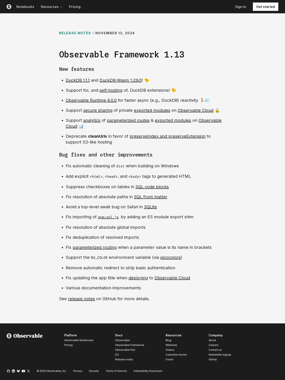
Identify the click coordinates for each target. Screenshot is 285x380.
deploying (138, 277)
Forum (169, 359)
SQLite (150, 206)
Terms (116, 370)
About (212, 340)
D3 (117, 354)
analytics (91, 120)
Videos (170, 349)
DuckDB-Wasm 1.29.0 (121, 80)
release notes (81, 298)
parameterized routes (128, 120)
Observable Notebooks (78, 340)
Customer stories (176, 354)
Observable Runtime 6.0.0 (91, 100)
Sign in (240, 7)
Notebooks (25, 7)
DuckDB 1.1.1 (78, 80)
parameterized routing (95, 247)
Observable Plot (125, 349)
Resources (50, 7)
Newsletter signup (220, 354)
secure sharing (97, 110)
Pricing (75, 7)
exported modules (152, 110)
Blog (168, 340)
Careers (213, 345)
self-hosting (111, 90)
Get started (265, 7)
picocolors (170, 257)
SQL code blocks (152, 186)
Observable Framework (129, 345)
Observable (122, 340)
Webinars (171, 345)
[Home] (25, 348)
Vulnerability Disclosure (148, 370)
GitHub (213, 359)
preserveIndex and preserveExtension (168, 136)
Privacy (77, 370)
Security (94, 370)
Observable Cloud (195, 110)
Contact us (215, 349)
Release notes (75, 33)
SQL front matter (150, 196)
